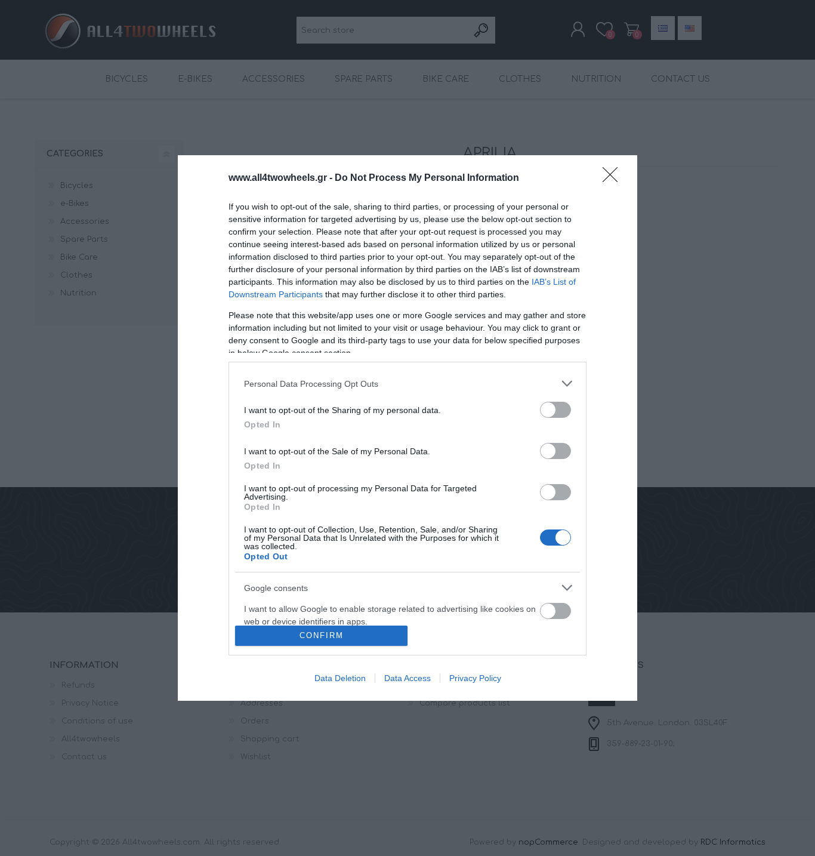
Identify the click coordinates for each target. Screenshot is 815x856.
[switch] (555, 410)
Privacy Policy (475, 678)
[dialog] (407, 427)
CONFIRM (322, 635)
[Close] (614, 178)
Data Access (407, 678)
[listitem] (407, 383)
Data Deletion (340, 678)
